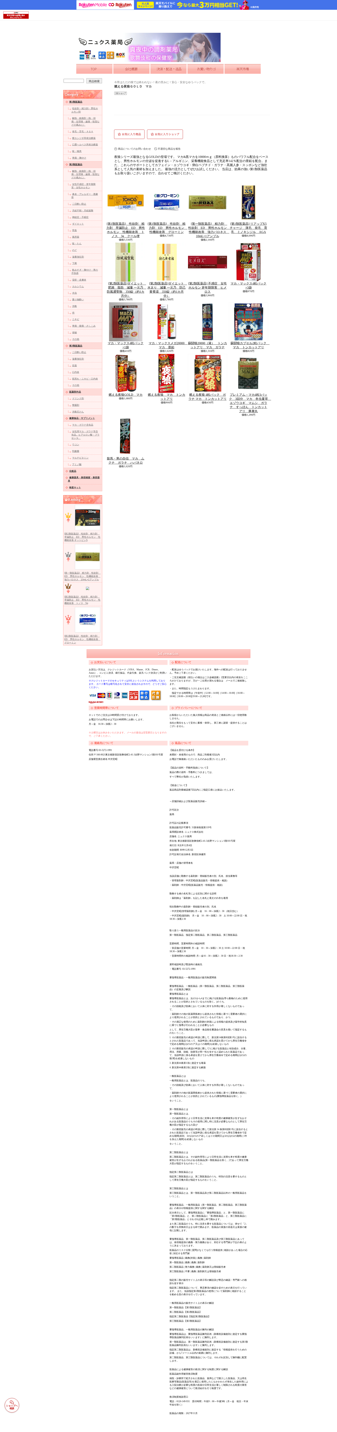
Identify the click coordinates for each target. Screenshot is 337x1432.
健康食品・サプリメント (82, 418)
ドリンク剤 (78, 398)
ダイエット (78, 223)
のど (74, 250)
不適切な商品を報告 (169, 148)
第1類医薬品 (75, 102)
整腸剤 (75, 405)
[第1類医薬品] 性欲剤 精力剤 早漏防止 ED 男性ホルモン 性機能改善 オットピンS (82, 537)
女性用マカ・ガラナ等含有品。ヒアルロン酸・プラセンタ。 (85, 434)
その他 (75, 339)
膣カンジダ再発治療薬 (84, 138)
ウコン (75, 444)
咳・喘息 (77, 151)
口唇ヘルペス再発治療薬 (85, 144)
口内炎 (75, 372)
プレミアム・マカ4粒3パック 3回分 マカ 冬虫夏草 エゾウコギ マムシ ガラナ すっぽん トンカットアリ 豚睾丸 (250, 403)
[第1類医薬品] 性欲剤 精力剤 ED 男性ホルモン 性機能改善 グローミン (82, 639)
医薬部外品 (75, 391)
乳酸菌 (75, 451)
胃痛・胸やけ (79, 158)
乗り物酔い (78, 299)
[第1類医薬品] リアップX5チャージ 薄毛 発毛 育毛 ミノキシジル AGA (248, 228)
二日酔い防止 (79, 204)
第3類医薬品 (75, 345)
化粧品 (72, 471)
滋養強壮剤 (78, 256)
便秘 (74, 332)
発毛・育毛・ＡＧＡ (82, 131)
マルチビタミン (80, 457)
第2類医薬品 (75, 164)
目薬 (74, 365)
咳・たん (77, 243)
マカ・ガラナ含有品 (82, 424)
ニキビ (75, 319)
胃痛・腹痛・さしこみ (84, 326)
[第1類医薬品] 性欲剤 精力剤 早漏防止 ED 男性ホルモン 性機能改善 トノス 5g (82, 600)
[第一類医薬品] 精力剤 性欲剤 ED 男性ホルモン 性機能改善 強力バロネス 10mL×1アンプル (82, 576)
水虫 (74, 293)
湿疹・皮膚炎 (79, 279)
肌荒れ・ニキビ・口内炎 (85, 378)
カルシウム (78, 286)
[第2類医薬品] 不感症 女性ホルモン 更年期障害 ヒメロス (207, 287)
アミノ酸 (77, 464)
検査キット (75, 487)
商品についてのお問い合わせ (134, 148)
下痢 (74, 263)
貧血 (74, 230)
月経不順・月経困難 (82, 210)
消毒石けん (78, 411)
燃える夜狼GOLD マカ (126, 394)
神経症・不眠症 (80, 217)
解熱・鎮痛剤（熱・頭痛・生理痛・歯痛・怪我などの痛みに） (85, 121)
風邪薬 (75, 237)
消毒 (74, 306)
